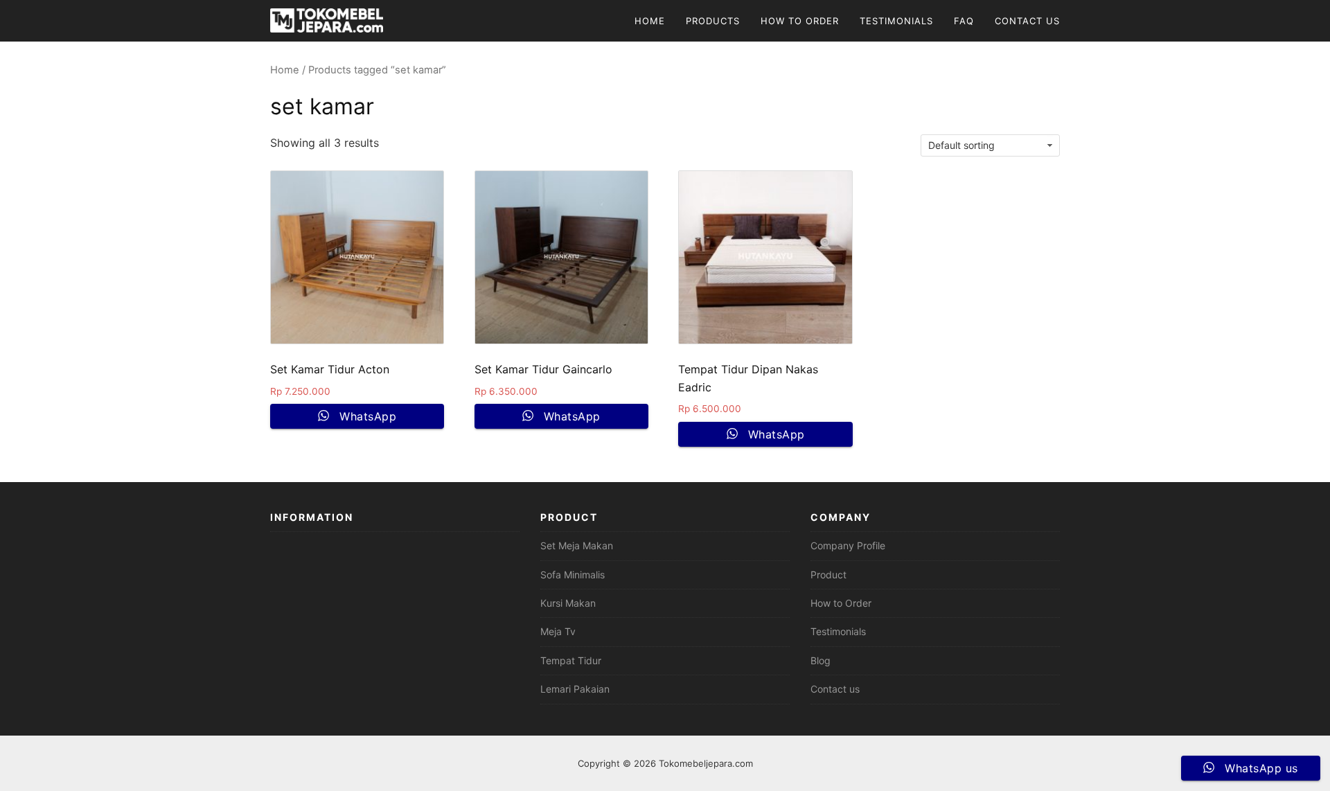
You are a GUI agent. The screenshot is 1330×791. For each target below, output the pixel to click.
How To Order (800, 20)
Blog (820, 660)
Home (650, 20)
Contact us (835, 689)
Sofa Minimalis (572, 574)
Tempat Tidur (570, 660)
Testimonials (896, 20)
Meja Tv (558, 631)
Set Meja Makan (576, 545)
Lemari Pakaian (575, 689)
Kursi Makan (568, 603)
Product (828, 574)
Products (713, 20)
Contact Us (1027, 20)
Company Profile (847, 545)
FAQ (964, 20)
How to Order (840, 603)
